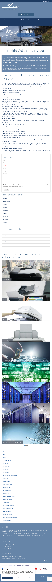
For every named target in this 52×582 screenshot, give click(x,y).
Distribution (5, 213)
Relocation (5, 210)
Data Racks (5, 469)
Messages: (5, 171)
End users (5, 245)
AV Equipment (6, 493)
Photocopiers (6, 451)
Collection (5, 207)
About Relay (7, 19)
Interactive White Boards (8, 496)
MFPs (4, 454)
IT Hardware (6, 463)
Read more (46, 561)
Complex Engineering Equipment (10, 517)
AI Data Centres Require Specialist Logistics (12, 556)
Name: (4, 160)
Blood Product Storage (8, 505)
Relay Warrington (7, 548)
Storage (30, 19)
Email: (4, 165)
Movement (5, 216)
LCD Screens (6, 502)
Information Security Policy (43, 576)
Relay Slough (9, 544)
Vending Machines (7, 487)
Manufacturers (6, 233)
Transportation (6, 201)
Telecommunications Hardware (10, 475)
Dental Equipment (7, 520)
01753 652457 (26, 15)
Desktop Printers (7, 460)
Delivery (4, 204)
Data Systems (6, 466)
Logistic (5, 198)
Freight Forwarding (39, 19)
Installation (22, 19)
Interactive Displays (7, 499)
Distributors (5, 236)
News (5, 24)
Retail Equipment (7, 511)
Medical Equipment (7, 514)
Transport (14, 19)
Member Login (46, 1)
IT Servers (5, 478)
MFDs (4, 457)
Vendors (5, 239)
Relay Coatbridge (7, 546)
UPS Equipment (6, 481)
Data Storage (6, 472)
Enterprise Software (7, 484)
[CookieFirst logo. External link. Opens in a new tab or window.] (2, 568)
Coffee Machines (7, 490)
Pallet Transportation (8, 508)
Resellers (5, 242)
